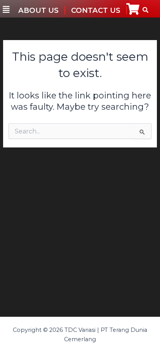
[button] (6, 9)
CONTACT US (95, 10)
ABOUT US (38, 10)
